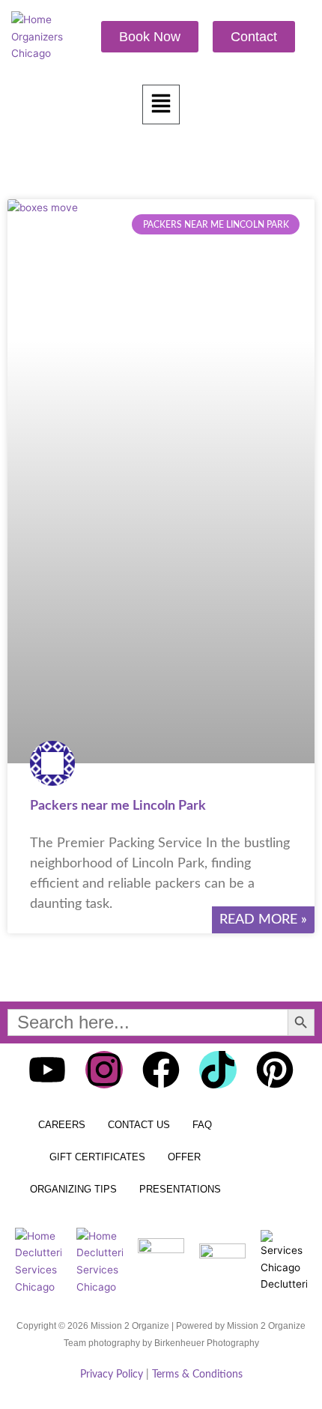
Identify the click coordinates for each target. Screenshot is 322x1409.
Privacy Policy (111, 1374)
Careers (61, 1124)
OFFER (184, 1157)
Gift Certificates (97, 1157)
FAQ (202, 1124)
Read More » (263, 920)
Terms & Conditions (197, 1374)
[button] (161, 105)
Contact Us (139, 1124)
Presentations (180, 1189)
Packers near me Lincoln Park (118, 806)
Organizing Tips (73, 1189)
